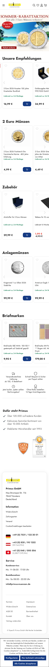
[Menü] (4, 5)
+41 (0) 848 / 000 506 (24, 550)
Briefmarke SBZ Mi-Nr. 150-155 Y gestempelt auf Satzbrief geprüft (16, 347)
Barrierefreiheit (32, 611)
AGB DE (9, 611)
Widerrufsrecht (12, 511)
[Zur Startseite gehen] (14, 5)
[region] (24, 32)
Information (12, 507)
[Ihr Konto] (42, 5)
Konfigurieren (12, 657)
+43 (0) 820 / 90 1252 (24, 542)
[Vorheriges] (4, 83)
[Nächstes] (45, 83)
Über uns (29, 616)
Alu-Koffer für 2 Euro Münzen (15, 217)
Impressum (30, 601)
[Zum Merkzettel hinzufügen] (5, 65)
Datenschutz (31, 606)
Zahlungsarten (11, 516)
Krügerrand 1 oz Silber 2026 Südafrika (15, 284)
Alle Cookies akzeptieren (25, 663)
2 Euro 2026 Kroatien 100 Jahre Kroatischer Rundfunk (16, 89)
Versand (9, 521)
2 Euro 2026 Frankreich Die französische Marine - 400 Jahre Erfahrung (16, 154)
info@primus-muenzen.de (18, 584)
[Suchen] (34, 5)
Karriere (9, 601)
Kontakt (9, 616)
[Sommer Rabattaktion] (24, 32)
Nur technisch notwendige (33, 657)
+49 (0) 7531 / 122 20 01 (25, 535)
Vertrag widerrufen (13, 621)
